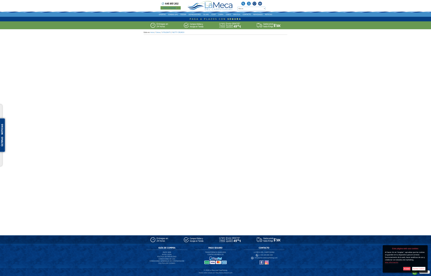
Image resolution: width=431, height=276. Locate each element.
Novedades (258, 14)
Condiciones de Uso (166, 259)
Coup (213, 14)
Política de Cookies (166, 263)
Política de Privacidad (166, 257)
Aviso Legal (167, 254)
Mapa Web (167, 252)
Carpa (220, 14)
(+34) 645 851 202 (266, 255)
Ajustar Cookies (419, 269)
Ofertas (162, 14)
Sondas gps (173, 14)
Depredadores (195, 14)
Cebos (228, 14)
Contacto (247, 14)
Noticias (268, 14)
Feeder (183, 14)
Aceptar (407, 269)
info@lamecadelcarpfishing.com (266, 258)
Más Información (391, 262)
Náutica (236, 14)
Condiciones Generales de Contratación (167, 261)
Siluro (206, 14)
